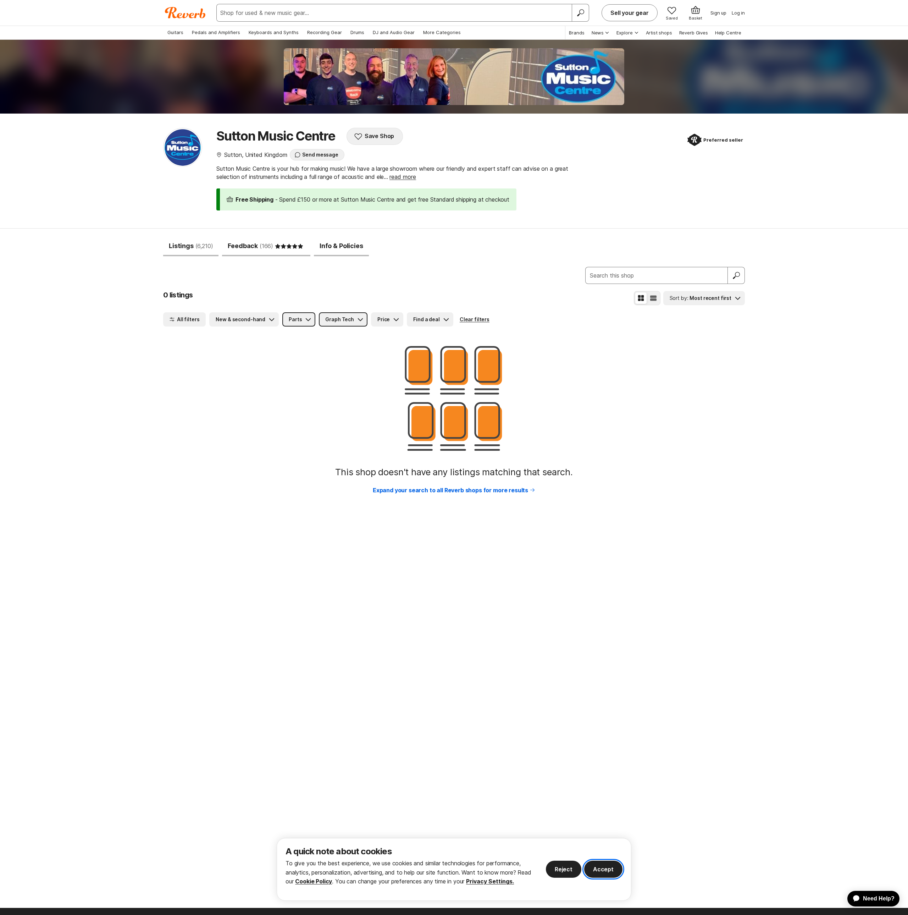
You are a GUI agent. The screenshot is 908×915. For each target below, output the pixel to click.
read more (402, 176)
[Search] (580, 12)
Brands (577, 32)
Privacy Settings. (490, 881)
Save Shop (379, 135)
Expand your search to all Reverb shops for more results (450, 490)
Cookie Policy (313, 881)
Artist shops (659, 32)
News (598, 32)
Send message (320, 155)
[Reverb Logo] (185, 13)
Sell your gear (629, 12)
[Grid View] (641, 298)
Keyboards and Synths (274, 32)
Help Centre (728, 32)
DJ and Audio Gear (394, 32)
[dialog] (454, 869)
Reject (563, 869)
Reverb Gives (693, 32)
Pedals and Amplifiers (216, 32)
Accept (603, 869)
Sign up (718, 13)
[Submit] (736, 275)
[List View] (653, 298)
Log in (738, 13)
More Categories (442, 32)
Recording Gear (324, 32)
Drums (357, 32)
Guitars (175, 32)
